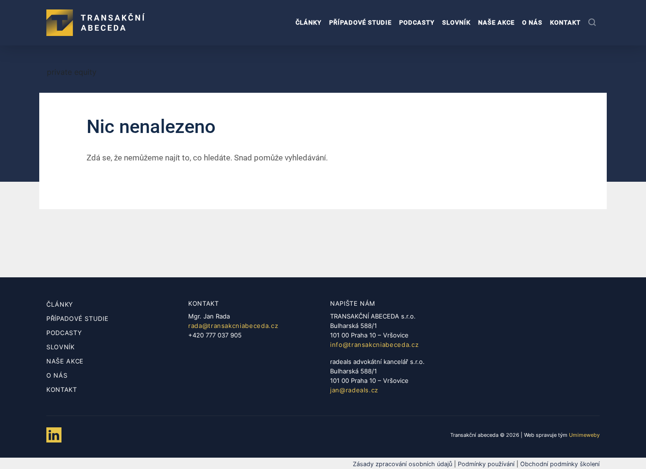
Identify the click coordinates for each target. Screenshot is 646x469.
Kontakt (565, 22)
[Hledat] (592, 23)
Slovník (456, 22)
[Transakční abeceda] (95, 22)
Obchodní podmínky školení (560, 464)
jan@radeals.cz (354, 390)
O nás (532, 22)
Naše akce (496, 22)
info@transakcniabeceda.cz (374, 344)
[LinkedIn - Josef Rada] (53, 434)
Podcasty (417, 22)
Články (309, 22)
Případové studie (360, 22)
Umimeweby (584, 435)
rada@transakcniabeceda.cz (233, 325)
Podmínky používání (486, 464)
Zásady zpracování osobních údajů (402, 464)
